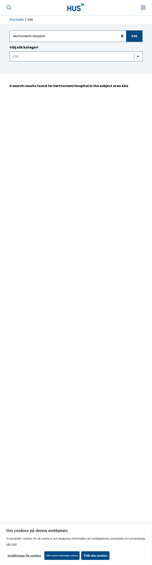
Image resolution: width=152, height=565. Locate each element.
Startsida (17, 19)
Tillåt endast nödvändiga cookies (62, 555)
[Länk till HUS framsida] (76, 7)
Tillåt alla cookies (95, 555)
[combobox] (76, 36)
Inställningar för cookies (24, 555)
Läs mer (11, 544)
